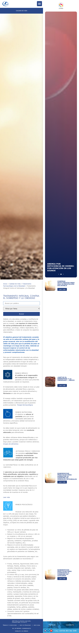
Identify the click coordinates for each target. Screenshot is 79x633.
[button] (58, 274)
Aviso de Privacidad (25, 625)
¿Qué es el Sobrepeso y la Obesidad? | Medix (66, 378)
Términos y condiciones (10, 625)
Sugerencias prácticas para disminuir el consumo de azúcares (64, 573)
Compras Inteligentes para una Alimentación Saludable (66, 283)
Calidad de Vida (14, 284)
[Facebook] (45, 630)
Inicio (5, 284)
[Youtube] (51, 630)
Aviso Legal (37, 625)
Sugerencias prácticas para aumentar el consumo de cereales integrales (67, 476)
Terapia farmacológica (25, 405)
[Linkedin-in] (48, 630)
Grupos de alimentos (10, 444)
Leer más (6, 497)
